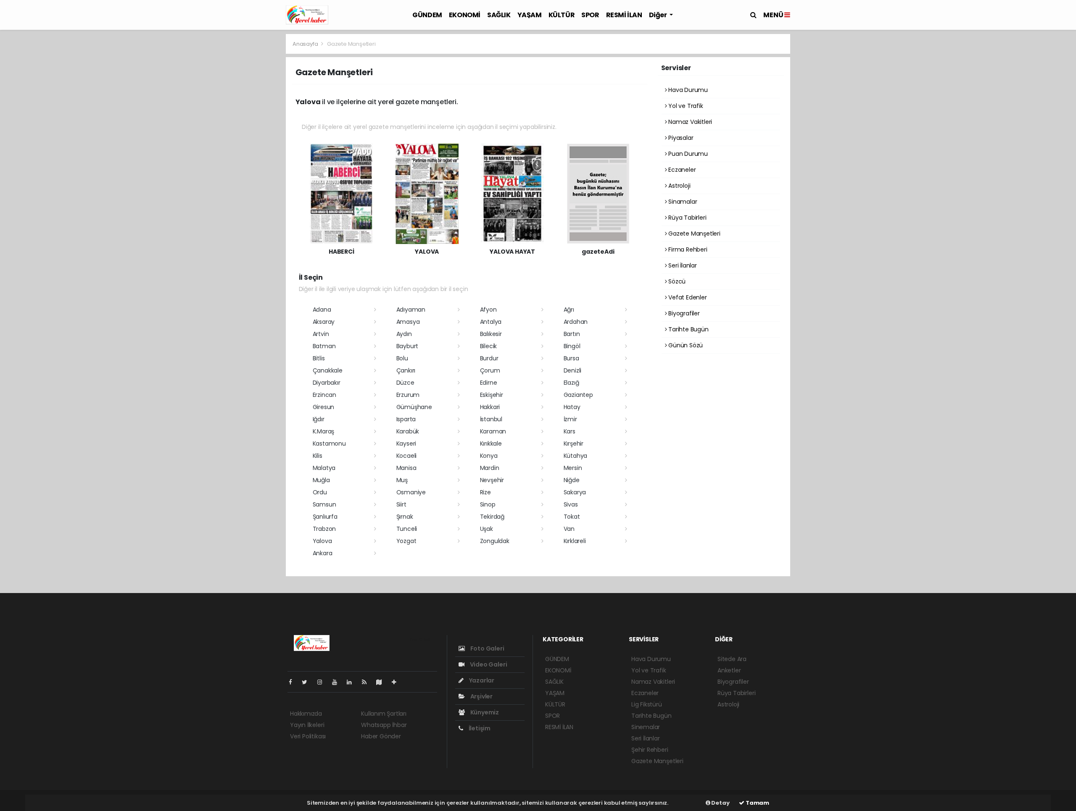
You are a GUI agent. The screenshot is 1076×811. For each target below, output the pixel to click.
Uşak (486, 529)
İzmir (570, 419)
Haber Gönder (381, 736)
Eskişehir (491, 395)
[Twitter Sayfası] (308, 682)
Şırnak (404, 516)
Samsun (324, 504)
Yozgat (406, 541)
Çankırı (406, 370)
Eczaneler (681, 169)
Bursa (571, 358)
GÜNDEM (427, 15)
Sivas (571, 504)
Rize (485, 492)
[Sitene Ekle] (397, 682)
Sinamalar (682, 201)
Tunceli (406, 529)
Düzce (405, 382)
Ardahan (576, 322)
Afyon (488, 309)
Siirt (401, 504)
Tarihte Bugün (687, 329)
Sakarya (575, 492)
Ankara (322, 553)
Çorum (490, 370)
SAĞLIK (499, 15)
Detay (720, 803)
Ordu (320, 492)
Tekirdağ (492, 516)
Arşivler (481, 696)
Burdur (489, 358)
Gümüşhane (414, 407)
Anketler (729, 670)
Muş (402, 480)
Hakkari (490, 407)
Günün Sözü (685, 345)
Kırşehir (573, 443)
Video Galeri (488, 664)
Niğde (572, 480)
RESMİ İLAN (624, 15)
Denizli (573, 370)
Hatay (572, 407)
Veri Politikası (308, 736)
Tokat (572, 516)
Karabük (407, 431)
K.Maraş (324, 431)
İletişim (479, 728)
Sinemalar (645, 727)
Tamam (756, 803)
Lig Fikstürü (646, 704)
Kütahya (576, 455)
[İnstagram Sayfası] (323, 682)
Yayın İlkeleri (307, 725)
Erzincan (324, 395)
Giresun (324, 407)
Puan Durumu (687, 154)
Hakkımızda (306, 713)
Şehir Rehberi (649, 749)
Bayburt (407, 346)
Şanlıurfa (325, 516)
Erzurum (408, 395)
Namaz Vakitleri (689, 122)
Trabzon (324, 529)
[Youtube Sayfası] (338, 682)
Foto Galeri (486, 648)
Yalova (322, 541)
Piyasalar (680, 138)
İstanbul (491, 419)
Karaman (493, 431)
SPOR (590, 15)
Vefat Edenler (687, 297)
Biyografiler (683, 313)
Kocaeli (406, 455)
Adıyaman (410, 309)
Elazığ (571, 382)
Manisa (406, 468)
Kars (569, 431)
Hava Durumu (687, 90)
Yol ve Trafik (685, 106)
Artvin (321, 334)
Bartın (572, 334)
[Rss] (367, 682)
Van (569, 529)
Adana (322, 309)
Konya (489, 455)
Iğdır (318, 419)
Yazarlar (481, 680)
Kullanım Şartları (383, 713)
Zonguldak (494, 541)
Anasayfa (306, 44)
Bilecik (488, 346)
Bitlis (319, 358)
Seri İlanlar (682, 265)
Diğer (658, 15)
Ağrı (569, 309)
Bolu (402, 358)
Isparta (406, 419)
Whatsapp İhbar (383, 725)
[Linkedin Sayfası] (353, 682)
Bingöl (572, 346)
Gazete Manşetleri (693, 233)
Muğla (321, 480)
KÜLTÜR (562, 15)
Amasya (408, 322)
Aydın (404, 334)
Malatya (324, 468)
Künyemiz (484, 712)
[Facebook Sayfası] (294, 682)
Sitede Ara (731, 659)
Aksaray (324, 322)
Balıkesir (491, 334)
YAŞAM (529, 15)
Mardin (489, 468)
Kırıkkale (491, 443)
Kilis (317, 455)
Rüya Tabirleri (686, 217)
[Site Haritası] (382, 682)
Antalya (491, 322)
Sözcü (676, 281)
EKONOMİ (464, 15)
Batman (324, 346)
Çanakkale (328, 370)
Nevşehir (492, 480)
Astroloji (678, 185)
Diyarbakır (326, 382)
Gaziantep (578, 395)
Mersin (573, 468)
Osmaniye (411, 492)
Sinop (488, 504)
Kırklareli (575, 541)
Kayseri (406, 443)
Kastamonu (329, 443)
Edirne (488, 382)
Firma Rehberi (687, 249)
